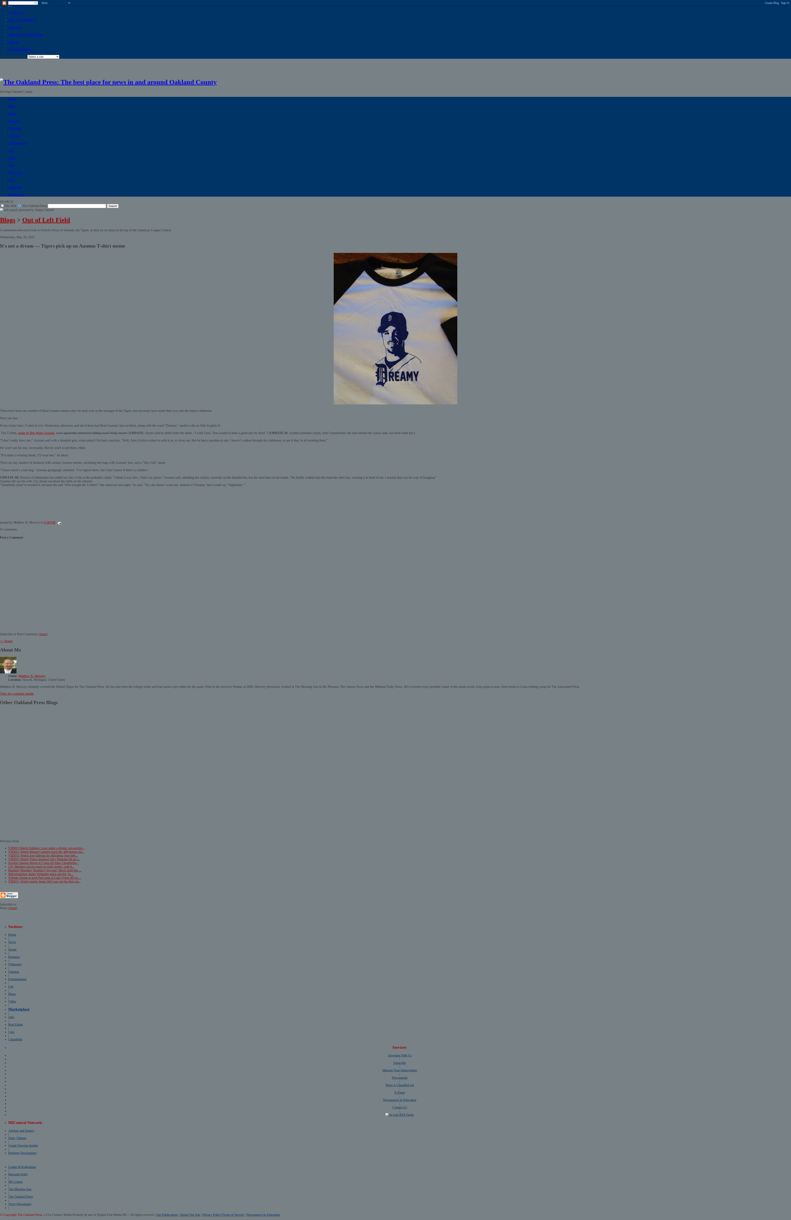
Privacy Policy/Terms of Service (223, 1214)
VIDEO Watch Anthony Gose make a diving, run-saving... (46, 848)
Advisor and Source (21, 1130)
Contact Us (15, 12)
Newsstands (399, 1077)
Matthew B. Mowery (32, 676)
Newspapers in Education (399, 1100)
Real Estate (15, 172)
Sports (12, 113)
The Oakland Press (20, 1196)
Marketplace (16, 194)
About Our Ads (190, 1214)
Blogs (7, 220)
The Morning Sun (20, 1189)
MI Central (15, 1182)
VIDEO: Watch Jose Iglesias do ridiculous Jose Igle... (43, 855)
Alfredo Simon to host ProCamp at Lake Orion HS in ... (44, 877)
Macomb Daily (18, 1174)
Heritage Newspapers (22, 1153)
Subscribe (14, 27)
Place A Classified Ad (22, 20)
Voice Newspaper (19, 1204)
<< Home (6, 641)
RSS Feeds (406, 1115)
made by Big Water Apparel (36, 433)
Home (12, 98)
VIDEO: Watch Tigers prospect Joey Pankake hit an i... (44, 859)
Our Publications (167, 1214)
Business (14, 121)
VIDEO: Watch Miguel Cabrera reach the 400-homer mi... (46, 852)
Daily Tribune (17, 1138)
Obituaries (15, 128)
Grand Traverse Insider (23, 1145)
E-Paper (13, 42)
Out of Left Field (46, 220)
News (12, 106)
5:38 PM (50, 522)
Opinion (13, 135)
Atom (43, 634)
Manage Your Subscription (25, 34)
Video (12, 158)
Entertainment (17, 143)
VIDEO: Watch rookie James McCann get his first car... (44, 881)
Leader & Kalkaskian (22, 1167)
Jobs (11, 165)
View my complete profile (17, 693)
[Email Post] (58, 522)
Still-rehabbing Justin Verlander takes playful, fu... (40, 874)
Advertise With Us (20, 49)
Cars (11, 180)
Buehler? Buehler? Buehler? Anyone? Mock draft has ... (44, 870)
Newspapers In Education (263, 1214)
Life (11, 150)
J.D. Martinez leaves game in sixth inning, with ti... (41, 866)
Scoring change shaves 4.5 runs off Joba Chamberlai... (43, 863)
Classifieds (15, 187)
